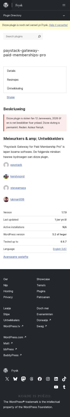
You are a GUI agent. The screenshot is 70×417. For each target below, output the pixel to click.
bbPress (10, 349)
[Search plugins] (39, 36)
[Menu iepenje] (64, 5)
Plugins (41, 291)
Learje (7, 308)
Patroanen (43, 297)
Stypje (11, 97)
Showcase (43, 279)
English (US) (60, 248)
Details (11, 70)
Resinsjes (13, 79)
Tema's (41, 285)
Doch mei (43, 308)
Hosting (8, 291)
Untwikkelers (11, 320)
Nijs (5, 285)
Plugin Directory (12, 15)
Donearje (44, 320)
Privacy (8, 297)
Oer (5, 279)
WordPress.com (15, 337)
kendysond (18, 176)
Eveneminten (45, 314)
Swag (42, 326)
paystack (16, 164)
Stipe (6, 314)
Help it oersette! (58, 25)
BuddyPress (12, 355)
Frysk (14, 370)
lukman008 (17, 199)
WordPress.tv (13, 326)
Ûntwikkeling (15, 88)
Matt (8, 343)
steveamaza (18, 188)
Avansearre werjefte (15, 256)
